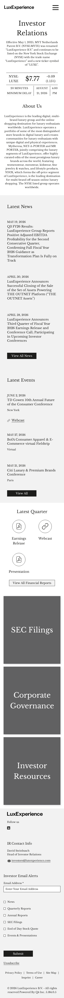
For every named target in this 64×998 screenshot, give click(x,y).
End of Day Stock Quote (22, 928)
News (10, 901)
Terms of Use (34, 972)
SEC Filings (14, 922)
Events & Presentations (22, 935)
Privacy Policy (13, 972)
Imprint (26, 977)
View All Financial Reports (32, 583)
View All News (22, 356)
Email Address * (19, 883)
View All (22, 493)
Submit (18, 953)
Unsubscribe (11, 963)
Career (39, 977)
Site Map (51, 972)
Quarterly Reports (19, 908)
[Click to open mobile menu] (55, 7)
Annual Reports (17, 915)
